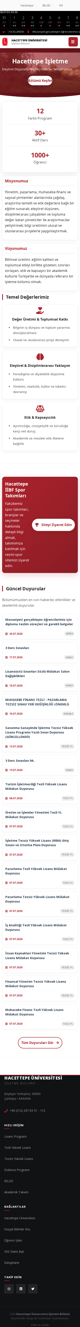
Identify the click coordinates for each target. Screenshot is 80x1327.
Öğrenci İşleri (13, 1240)
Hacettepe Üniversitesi (19, 1218)
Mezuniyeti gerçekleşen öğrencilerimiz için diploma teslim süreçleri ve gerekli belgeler (39, 622)
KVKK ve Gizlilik (40, 1325)
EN (61, 5)
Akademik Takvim (16, 1192)
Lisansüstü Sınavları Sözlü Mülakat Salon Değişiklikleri (37, 673)
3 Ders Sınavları (17, 648)
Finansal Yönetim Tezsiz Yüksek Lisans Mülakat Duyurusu (35, 983)
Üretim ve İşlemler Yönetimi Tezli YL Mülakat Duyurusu (33, 814)
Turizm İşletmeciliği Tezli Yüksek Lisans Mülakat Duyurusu (36, 786)
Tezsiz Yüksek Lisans (18, 1159)
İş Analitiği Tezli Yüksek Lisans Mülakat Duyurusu (36, 927)
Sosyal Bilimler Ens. (17, 1229)
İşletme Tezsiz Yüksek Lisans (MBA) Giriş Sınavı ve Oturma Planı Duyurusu (37, 842)
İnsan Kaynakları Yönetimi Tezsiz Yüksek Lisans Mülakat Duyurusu (37, 955)
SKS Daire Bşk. (14, 1251)
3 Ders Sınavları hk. (20, 761)
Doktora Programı (16, 1170)
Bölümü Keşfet (40, 80)
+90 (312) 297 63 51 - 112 (27, 1110)
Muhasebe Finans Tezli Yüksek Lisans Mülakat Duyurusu (34, 1012)
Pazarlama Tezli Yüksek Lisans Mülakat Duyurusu (36, 871)
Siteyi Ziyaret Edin (56, 524)
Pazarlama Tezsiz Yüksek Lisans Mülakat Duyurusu (37, 899)
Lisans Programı (15, 1136)
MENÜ (73, 41)
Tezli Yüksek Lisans (17, 1148)
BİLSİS (46, 5)
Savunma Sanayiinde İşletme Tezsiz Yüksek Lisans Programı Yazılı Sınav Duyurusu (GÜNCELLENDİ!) (39, 732)
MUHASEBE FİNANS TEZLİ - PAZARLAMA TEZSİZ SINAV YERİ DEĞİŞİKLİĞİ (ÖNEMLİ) (37, 702)
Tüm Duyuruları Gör (37, 1043)
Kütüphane (11, 1263)
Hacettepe (26, 5)
